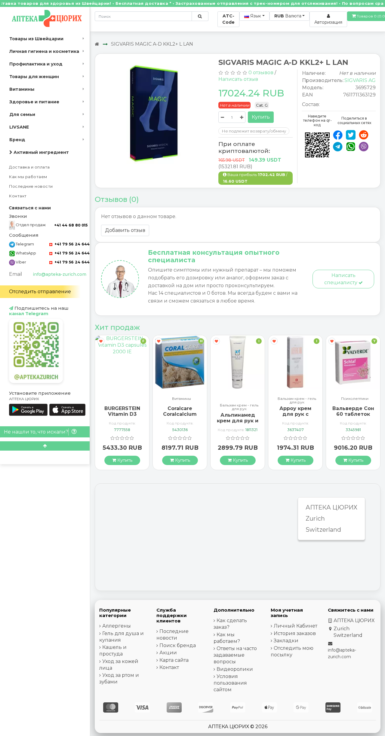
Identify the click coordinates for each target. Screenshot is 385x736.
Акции (168, 652)
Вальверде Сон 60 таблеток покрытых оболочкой (353, 417)
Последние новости (31, 186)
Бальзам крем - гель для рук (239, 407)
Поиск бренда (177, 645)
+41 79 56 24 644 (71, 244)
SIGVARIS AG (360, 80)
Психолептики (354, 399)
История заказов (295, 633)
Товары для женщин (34, 76)
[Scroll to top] (45, 446)
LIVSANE (19, 127)
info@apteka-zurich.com (59, 274)
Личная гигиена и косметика (44, 51)
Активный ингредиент (40, 152)
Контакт (18, 196)
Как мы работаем (28, 177)
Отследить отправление (40, 291)
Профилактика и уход (36, 64)
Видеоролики (235, 669)
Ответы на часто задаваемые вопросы (235, 655)
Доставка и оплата (29, 167)
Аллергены (116, 626)
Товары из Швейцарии (36, 38)
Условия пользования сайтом (230, 683)
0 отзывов (260, 72)
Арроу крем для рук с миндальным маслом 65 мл (295, 417)
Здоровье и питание (34, 102)
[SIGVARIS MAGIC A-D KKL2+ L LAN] (154, 114)
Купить (261, 117)
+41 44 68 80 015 (71, 225)
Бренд (17, 139)
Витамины (21, 89)
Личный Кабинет (295, 626)
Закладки (286, 640)
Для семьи (22, 114)
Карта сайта (174, 660)
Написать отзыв (238, 79)
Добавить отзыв (125, 230)
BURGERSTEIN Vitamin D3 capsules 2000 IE (122, 417)
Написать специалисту (341, 278)
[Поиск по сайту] (200, 16)
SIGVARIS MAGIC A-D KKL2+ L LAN (152, 44)
